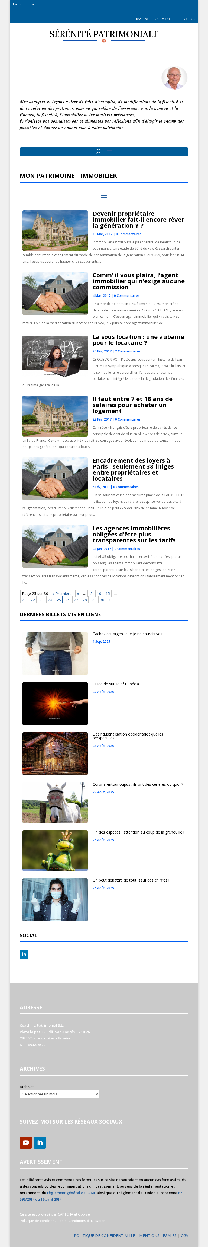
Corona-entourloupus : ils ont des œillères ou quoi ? (138, 784)
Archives (27, 1086)
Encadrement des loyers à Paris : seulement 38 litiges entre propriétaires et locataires (133, 469)
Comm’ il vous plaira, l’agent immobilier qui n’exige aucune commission (139, 281)
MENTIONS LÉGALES (158, 1235)
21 (24, 599)
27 (76, 599)
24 (50, 599)
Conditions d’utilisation (87, 1220)
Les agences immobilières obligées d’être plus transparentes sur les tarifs (134, 534)
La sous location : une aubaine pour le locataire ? (138, 339)
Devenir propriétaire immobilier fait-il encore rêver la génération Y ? (138, 219)
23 (41, 599)
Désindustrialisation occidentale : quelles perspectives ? (128, 735)
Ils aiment (35, 4)
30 (102, 599)
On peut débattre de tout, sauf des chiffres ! (131, 880)
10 (99, 593)
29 (93, 599)
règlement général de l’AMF (71, 1192)
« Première (63, 593)
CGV (184, 1235)
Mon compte (171, 19)
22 (33, 599)
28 (85, 599)
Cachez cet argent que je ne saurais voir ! (129, 633)
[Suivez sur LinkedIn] (24, 954)
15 (108, 593)
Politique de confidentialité (42, 1220)
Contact (189, 19)
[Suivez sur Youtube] (26, 1143)
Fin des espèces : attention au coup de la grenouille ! (138, 832)
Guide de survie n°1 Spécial (116, 683)
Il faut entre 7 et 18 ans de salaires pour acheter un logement (133, 405)
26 (67, 599)
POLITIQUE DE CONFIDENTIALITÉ (104, 1235)
